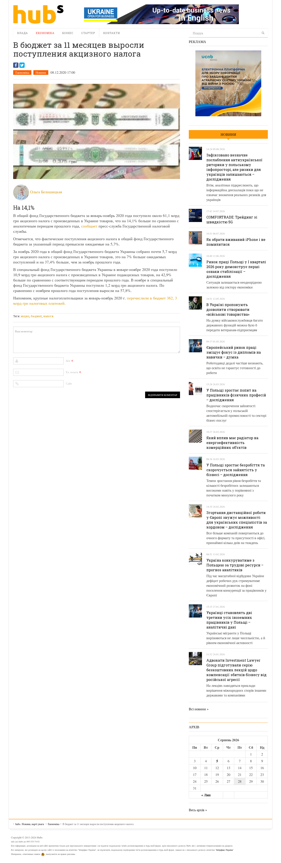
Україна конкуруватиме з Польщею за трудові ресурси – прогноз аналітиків (234, 565)
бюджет (36, 316)
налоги (48, 316)
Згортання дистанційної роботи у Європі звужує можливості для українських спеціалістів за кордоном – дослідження (236, 519)
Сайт (69, 383)
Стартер (88, 33)
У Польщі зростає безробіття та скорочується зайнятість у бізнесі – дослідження (235, 470)
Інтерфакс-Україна (224, 849)
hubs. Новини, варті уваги (38, 14)
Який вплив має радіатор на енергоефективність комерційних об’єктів (232, 442)
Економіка (45, 33)
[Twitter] (22, 65)
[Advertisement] (93, 310)
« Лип (206, 794)
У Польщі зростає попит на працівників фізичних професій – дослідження (236, 395)
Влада (22, 33)
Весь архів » (198, 809)
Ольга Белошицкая (46, 191)
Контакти (111, 33)
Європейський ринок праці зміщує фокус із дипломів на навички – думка (233, 352)
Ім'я (68, 361)
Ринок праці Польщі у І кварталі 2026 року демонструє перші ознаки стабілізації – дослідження (236, 269)
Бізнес (67, 33)
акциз (25, 316)
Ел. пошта (72, 372)
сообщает (89, 226)
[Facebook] (15, 65)
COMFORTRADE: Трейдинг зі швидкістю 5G (231, 219)
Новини (41, 72)
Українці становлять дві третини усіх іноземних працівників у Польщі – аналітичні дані (229, 619)
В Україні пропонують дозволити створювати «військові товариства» (227, 309)
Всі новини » (199, 709)
